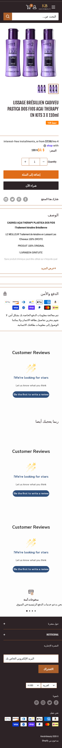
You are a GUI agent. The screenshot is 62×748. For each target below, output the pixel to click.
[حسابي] (34, 7)
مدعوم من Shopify (50, 740)
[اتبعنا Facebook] (56, 702)
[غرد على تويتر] (12, 199)
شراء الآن (31, 186)
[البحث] (7, 16)
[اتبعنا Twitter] (49, 702)
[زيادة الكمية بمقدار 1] (25, 161)
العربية (46, 685)
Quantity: (51, 161)
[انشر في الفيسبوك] (25, 199)
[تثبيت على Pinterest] (19, 199)
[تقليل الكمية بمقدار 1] (43, 161)
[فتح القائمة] (53, 7)
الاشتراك (48, 669)
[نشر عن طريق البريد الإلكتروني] (5, 199)
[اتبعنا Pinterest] (36, 702)
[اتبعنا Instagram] (43, 702)
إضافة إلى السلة (31, 174)
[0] (28, 7)
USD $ (30, 685)
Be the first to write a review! (31, 394)
